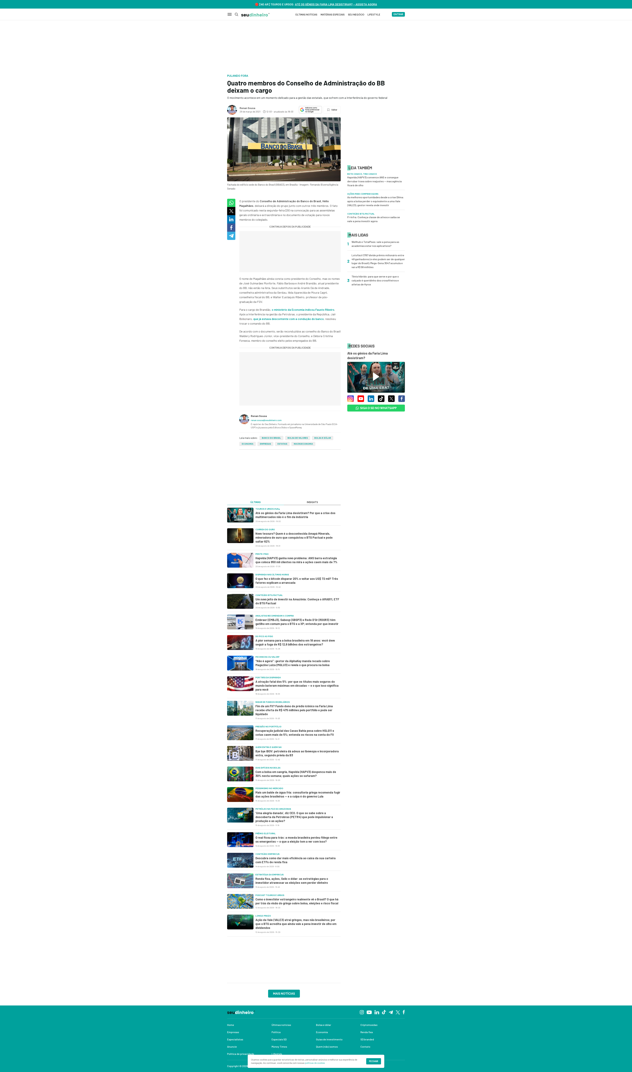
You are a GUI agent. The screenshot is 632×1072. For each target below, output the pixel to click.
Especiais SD (279, 1039)
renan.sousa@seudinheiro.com (266, 420)
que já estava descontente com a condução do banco (288, 319)
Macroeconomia (303, 444)
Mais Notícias (284, 993)
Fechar (373, 1061)
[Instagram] (362, 1011)
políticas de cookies (315, 1062)
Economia (247, 444)
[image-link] (240, 515)
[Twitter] (398, 1012)
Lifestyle (277, 1053)
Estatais (282, 444)
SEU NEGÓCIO (356, 14)
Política (276, 1032)
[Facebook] (404, 1011)
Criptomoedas (368, 1024)
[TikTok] (384, 1011)
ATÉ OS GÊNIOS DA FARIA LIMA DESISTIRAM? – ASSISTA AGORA (336, 4)
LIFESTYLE (374, 14)
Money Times (279, 1046)
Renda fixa (366, 1032)
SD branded (367, 1039)
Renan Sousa (247, 108)
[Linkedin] (376, 1011)
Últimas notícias (281, 1024)
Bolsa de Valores (298, 438)
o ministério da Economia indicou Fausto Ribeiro (303, 309)
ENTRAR (398, 14)
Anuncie (232, 1046)
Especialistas (235, 1039)
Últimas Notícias (306, 14)
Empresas (265, 444)
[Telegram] (391, 1012)
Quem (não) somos (327, 1046)
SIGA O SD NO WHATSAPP (378, 408)
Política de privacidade (240, 1053)
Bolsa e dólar (322, 438)
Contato (365, 1046)
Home (230, 1024)
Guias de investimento (329, 1039)
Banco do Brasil (271, 438)
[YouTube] (369, 1012)
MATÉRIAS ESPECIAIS (333, 14)
